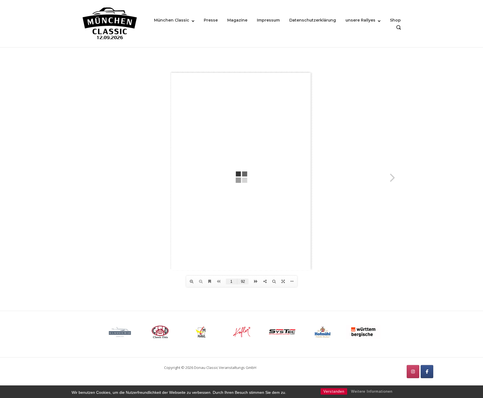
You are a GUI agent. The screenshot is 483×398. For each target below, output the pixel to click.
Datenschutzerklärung (312, 20)
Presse (211, 20)
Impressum (268, 20)
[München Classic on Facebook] (427, 371)
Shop (395, 20)
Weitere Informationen (371, 391)
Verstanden (333, 391)
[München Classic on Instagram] (413, 371)
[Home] (109, 23)
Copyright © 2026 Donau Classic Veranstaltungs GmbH (210, 367)
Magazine (237, 20)
